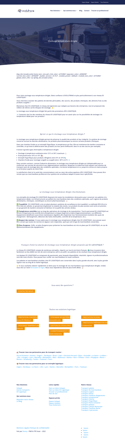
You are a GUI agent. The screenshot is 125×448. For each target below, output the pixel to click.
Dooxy (25, 431)
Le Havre (95, 355)
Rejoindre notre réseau (25, 399)
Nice (75, 357)
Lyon (31, 357)
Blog (80, 11)
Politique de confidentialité (39, 428)
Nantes (69, 357)
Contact (86, 11)
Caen (60, 355)
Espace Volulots (95, 2)
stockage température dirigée (28, 327)
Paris (87, 357)
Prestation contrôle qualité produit (27, 318)
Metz (54, 357)
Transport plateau (87, 405)
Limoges (25, 357)
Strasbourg (27, 359)
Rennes (19, 359)
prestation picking (91, 317)
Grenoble (87, 355)
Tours (50, 359)
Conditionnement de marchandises (59, 332)
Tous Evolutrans (104, 2)
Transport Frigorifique (89, 401)
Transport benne (87, 394)
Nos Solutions (55, 11)
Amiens (32, 355)
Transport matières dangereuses (93, 395)
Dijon (80, 355)
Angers (39, 355)
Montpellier (47, 357)
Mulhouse (61, 357)
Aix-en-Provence (22, 355)
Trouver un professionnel (99, 11)
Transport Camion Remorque (91, 406)
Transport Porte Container (90, 403)
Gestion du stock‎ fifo (61, 325)
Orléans (81, 357)
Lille (18, 357)
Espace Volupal (85, 2)
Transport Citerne (87, 399)
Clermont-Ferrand (70, 355)
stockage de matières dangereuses (59, 318)
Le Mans (103, 355)
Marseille (37, 357)
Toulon (35, 359)
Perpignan (94, 357)
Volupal (19, 388)
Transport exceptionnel (89, 397)
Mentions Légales (23, 428)
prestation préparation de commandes (94, 324)
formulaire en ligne (38, 268)
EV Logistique (21, 392)
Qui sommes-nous (69, 11)
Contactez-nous (25, 291)
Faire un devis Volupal (57, 388)
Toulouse (43, 359)
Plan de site (53, 394)
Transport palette (87, 388)
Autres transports (23, 390)
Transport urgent (87, 392)
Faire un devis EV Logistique (59, 390)
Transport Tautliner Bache (90, 408)
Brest (55, 355)
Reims (102, 357)
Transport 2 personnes (89, 410)
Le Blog (19, 401)
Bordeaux (47, 355)
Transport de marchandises (91, 390)
